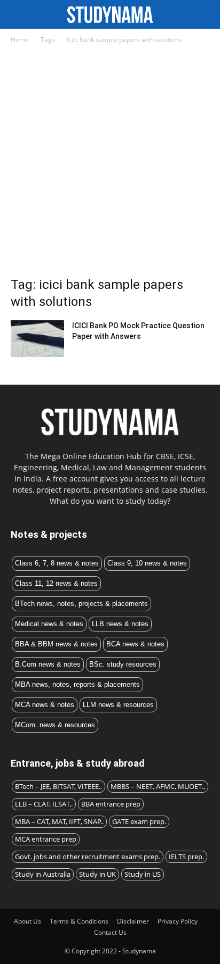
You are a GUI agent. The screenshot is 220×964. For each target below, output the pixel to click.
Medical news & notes (49, 624)
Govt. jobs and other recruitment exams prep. (87, 856)
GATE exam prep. (139, 821)
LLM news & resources (118, 705)
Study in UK (97, 874)
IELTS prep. (186, 856)
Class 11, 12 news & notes (56, 583)
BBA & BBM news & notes (56, 644)
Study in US (142, 874)
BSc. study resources (122, 664)
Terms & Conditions (79, 921)
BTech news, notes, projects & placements (81, 604)
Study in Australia (42, 874)
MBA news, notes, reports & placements (77, 684)
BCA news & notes (135, 644)
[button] (205, 14)
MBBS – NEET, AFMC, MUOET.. (158, 786)
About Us (27, 921)
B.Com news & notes (48, 664)
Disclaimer (133, 921)
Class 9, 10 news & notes (147, 563)
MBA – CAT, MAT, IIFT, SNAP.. (59, 821)
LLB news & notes (120, 624)
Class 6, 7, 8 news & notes (57, 563)
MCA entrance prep (45, 839)
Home (20, 39)
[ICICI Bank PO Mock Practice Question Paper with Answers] (37, 338)
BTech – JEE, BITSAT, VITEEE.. (58, 786)
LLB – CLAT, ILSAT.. (44, 804)
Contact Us (110, 932)
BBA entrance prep (110, 804)
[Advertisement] (110, 163)
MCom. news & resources (55, 725)
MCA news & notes (44, 705)
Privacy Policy (178, 921)
